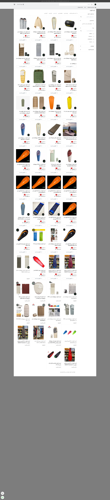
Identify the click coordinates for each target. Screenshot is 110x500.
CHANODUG (90, 39)
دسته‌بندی (92, 20)
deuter (90, 42)
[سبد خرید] (14, 4)
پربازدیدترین (66, 13)
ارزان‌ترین (50, 13)
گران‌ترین (45, 13)
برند (93, 28)
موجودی (92, 46)
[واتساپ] (2, 497)
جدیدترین (55, 13)
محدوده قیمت (91, 49)
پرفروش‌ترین (60, 13)
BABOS (90, 33)
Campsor (90, 36)
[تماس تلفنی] (2, 493)
